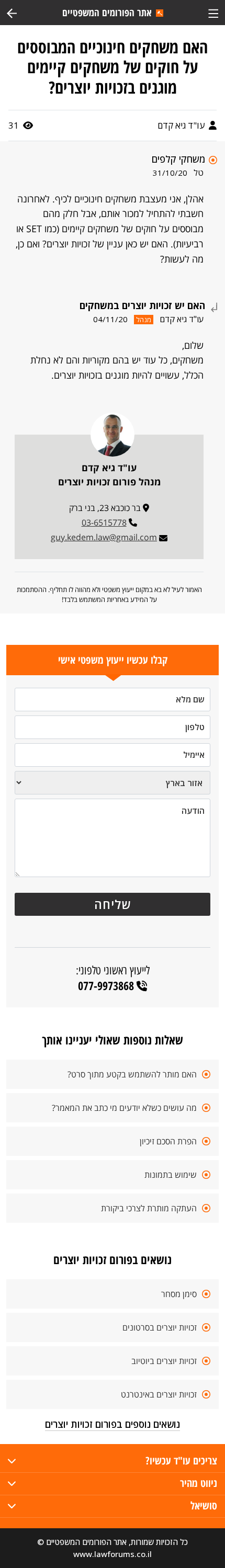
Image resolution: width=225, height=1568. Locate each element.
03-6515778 (104, 522)
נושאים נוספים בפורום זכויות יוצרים (112, 1424)
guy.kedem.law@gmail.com (104, 537)
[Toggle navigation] (213, 12)
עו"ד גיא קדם (182, 125)
